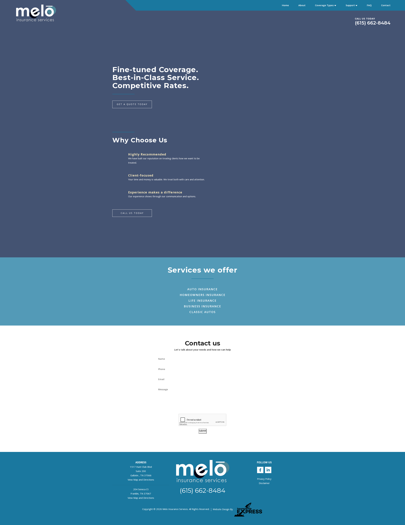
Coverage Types (324, 6)
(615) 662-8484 (372, 23)
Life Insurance (202, 301)
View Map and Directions (141, 480)
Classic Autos (202, 312)
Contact (385, 6)
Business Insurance (202, 306)
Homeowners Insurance (202, 295)
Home (285, 6)
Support (350, 6)
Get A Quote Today (132, 104)
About (301, 6)
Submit (202, 431)
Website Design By (223, 510)
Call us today (132, 213)
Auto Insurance (202, 289)
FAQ (369, 6)
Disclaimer (264, 484)
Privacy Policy (264, 479)
